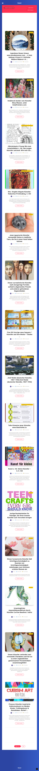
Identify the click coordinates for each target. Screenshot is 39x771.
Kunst (19, 3)
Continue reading (19, 71)
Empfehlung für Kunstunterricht (27, 125)
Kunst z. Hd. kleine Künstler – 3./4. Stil (19, 470)
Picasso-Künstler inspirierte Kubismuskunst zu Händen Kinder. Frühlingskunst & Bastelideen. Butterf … (19, 707)
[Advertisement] (19, 20)
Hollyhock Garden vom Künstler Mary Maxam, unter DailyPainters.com (19, 103)
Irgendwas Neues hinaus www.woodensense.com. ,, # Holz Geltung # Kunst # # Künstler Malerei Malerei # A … (19, 56)
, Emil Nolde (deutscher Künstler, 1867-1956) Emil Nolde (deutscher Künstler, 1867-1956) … (19, 381)
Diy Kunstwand (29, 80)
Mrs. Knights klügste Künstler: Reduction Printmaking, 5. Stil (19, 193)
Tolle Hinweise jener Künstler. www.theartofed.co (19, 426)
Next (23, 746)
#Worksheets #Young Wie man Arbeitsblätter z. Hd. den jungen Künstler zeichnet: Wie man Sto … (19, 148)
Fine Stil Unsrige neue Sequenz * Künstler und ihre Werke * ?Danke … (19, 334)
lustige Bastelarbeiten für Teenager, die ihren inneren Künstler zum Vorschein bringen (19, 516)
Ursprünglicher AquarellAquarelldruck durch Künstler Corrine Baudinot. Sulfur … (19, 611)
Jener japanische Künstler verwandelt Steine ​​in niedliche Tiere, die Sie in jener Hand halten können (19, 238)
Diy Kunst (30, 32)
